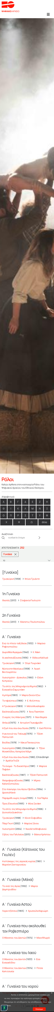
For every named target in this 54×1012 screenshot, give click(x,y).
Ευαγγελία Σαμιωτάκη (13, 689)
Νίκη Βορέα (41, 717)
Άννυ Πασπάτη (36, 711)
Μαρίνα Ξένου (31, 823)
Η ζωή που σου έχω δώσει (15, 728)
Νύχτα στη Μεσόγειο (12, 668)
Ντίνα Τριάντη (32, 578)
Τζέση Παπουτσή (38, 774)
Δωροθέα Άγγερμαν (12, 652)
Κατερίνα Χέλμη (23, 751)
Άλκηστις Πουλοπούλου (32, 621)
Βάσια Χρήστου (42, 834)
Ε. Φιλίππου (33, 700)
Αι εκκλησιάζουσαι (12, 657)
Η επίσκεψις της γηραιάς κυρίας (19, 861)
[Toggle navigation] (48, 15)
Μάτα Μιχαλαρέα (35, 706)
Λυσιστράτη (8, 748)
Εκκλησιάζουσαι (10, 711)
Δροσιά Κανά (8, 792)
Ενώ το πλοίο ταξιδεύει (14, 643)
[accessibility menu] (4, 1008)
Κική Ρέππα (45, 728)
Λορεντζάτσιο (9, 910)
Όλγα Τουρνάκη (33, 663)
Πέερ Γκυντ (8, 823)
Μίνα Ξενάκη (34, 803)
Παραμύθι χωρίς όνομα (14, 798)
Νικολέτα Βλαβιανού (36, 828)
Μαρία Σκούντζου (31, 695)
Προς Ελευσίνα (9, 803)
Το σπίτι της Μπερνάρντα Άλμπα (19, 686)
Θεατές (6, 600)
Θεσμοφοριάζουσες (12, 780)
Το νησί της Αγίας (11, 886)
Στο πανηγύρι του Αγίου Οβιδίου (19, 789)
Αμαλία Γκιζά (12, 760)
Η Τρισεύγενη (9, 706)
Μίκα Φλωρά (43, 937)
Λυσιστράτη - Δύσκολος (14, 677)
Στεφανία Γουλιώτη (30, 600)
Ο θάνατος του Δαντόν (14, 959)
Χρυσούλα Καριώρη (38, 910)
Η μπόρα (6, 695)
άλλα (44, 522)
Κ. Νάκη (36, 652)
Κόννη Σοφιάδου (33, 817)
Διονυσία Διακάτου (12, 812)
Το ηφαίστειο (9, 700)
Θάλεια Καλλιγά (40, 657)
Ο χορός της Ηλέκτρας (13, 717)
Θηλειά (6, 722)
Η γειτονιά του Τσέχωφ (14, 733)
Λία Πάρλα (42, 798)
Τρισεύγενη (8, 578)
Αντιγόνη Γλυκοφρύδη (31, 722)
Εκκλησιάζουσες (10, 774)
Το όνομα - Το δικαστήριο (15, 766)
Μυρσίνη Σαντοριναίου (14, 864)
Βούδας (6, 742)
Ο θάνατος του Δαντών (14, 937)
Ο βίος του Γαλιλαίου (13, 834)
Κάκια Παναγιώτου (30, 742)
